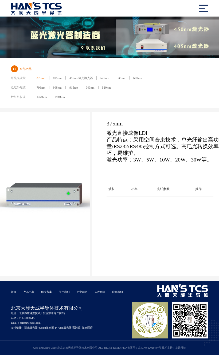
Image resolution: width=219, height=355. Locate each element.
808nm (57, 87)
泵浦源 (76, 327)
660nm (137, 78)
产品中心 (29, 291)
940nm (90, 87)
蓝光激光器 (31, 327)
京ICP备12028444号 (149, 347)
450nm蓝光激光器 (81, 78)
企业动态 (82, 291)
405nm (57, 78)
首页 (13, 291)
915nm (73, 87)
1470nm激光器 (63, 327)
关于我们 (64, 291)
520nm (104, 78)
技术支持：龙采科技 (174, 347)
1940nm (59, 96)
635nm (121, 78)
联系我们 (117, 291)
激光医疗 (87, 327)
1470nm (42, 96)
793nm (41, 87)
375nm (41, 78)
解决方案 (46, 291)
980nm (106, 87)
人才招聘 (100, 291)
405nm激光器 (46, 327)
